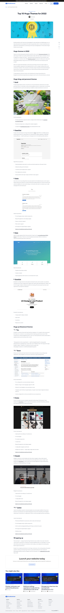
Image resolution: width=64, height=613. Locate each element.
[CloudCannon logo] (10, 596)
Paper (35, 132)
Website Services (30, 605)
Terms (14, 610)
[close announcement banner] (57, 1)
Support (36, 3)
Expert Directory (30, 603)
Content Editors (19, 605)
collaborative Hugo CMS (45, 551)
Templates (39, 603)
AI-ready (7, 605)
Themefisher (21, 401)
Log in (52, 3)
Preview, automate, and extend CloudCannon (13, 587)
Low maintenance (9, 603)
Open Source (40, 606)
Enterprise (18, 602)
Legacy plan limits (24, 610)
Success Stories (19, 607)
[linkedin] (53, 610)
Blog (38, 602)
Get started (56, 3)
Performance (8, 602)
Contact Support (30, 602)
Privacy (17, 610)
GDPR (20, 610)
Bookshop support (31, 58)
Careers (50, 605)
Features (26, 3)
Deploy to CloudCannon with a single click (23, 229)
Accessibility (40, 607)
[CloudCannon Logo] (10, 3)
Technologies (8, 607)
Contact (50, 603)
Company (50, 602)
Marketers (18, 606)
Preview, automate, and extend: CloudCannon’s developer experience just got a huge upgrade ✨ (31, 0)
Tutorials (39, 605)
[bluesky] (54, 610)
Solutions (31, 3)
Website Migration (30, 606)
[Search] (49, 3)
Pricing (46, 3)
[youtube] (55, 610)
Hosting (7, 606)
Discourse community (43, 54)
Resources (41, 3)
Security (29, 610)
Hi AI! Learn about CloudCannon (40, 610)
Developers (18, 603)
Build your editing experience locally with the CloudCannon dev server (31, 587)
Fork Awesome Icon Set (24, 126)
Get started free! (32, 564)
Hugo (34, 11)
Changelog (32, 610)
